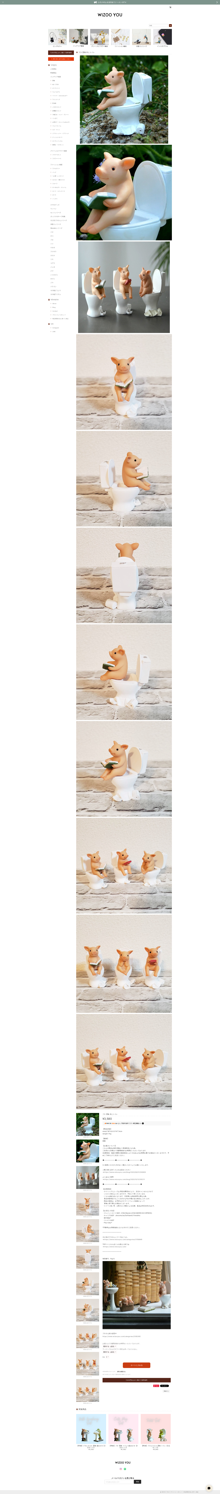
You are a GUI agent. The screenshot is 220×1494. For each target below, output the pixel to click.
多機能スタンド (56, 111)
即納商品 (53, 73)
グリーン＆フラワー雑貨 (58, 151)
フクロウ (53, 251)
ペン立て (54, 118)
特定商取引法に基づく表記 (60, 318)
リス (51, 259)
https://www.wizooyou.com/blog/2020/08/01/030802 (125, 1172)
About (54, 303)
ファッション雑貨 (56, 165)
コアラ (52, 263)
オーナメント (56, 88)
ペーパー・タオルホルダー (59, 95)
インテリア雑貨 (55, 77)
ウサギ (52, 247)
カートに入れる (137, 1365)
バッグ (54, 172)
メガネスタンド (56, 107)
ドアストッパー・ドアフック (60, 133)
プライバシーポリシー (59, 315)
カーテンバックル (57, 141)
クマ (51, 271)
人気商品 (53, 69)
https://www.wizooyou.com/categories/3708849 (123, 1239)
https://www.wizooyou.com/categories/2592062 (122, 1336)
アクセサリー (56, 168)
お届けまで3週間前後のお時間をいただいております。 (122, 1343)
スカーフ (54, 183)
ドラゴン (53, 286)
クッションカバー (57, 137)
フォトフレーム (56, 126)
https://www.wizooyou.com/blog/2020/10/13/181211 (124, 1179)
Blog (54, 307)
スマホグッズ (54, 205)
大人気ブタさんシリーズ (58, 220)
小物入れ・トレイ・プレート (60, 114)
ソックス (54, 198)
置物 (53, 80)
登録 (137, 1482)
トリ (51, 244)
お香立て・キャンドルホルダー (61, 122)
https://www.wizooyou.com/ (115, 1247)
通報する (166, 1391)
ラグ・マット (56, 129)
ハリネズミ (54, 275)
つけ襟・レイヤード (58, 176)
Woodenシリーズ (56, 228)
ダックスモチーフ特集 (57, 216)
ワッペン (53, 209)
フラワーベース (56, 158)
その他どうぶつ (55, 290)
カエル (52, 255)
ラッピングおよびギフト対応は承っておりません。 (121, 1349)
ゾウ (51, 283)
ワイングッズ (56, 99)
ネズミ (52, 279)
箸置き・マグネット (58, 145)
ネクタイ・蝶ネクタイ (58, 180)
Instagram (55, 328)
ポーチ (54, 195)
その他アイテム (55, 294)
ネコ (51, 236)
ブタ (51, 240)
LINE (54, 331)
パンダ (52, 267)
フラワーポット (56, 155)
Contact (55, 311)
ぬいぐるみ (55, 84)
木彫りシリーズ (55, 224)
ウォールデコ (56, 92)
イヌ (51, 232)
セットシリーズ (55, 212)
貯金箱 (54, 103)
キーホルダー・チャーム (59, 187)
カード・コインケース (58, 191)
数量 (104, 1357)
